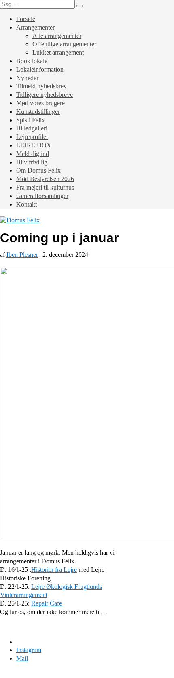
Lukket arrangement (58, 52)
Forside (25, 18)
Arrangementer (35, 27)
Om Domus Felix (38, 170)
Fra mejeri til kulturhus (45, 187)
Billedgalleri (31, 128)
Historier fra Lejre (54, 569)
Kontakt (26, 204)
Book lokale (31, 61)
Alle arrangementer (56, 35)
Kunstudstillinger (38, 111)
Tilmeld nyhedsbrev (41, 86)
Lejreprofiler (32, 136)
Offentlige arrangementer (64, 44)
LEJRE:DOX (33, 145)
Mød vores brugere (40, 103)
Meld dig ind (32, 153)
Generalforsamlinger (42, 195)
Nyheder (27, 78)
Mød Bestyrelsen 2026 (45, 178)
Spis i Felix (30, 120)
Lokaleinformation (40, 69)
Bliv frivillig (31, 162)
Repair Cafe (46, 603)
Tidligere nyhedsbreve (44, 94)
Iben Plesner (22, 254)
